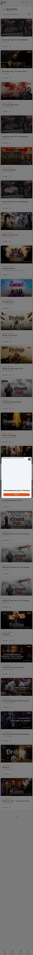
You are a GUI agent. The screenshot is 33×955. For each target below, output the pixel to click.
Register (16, 494)
